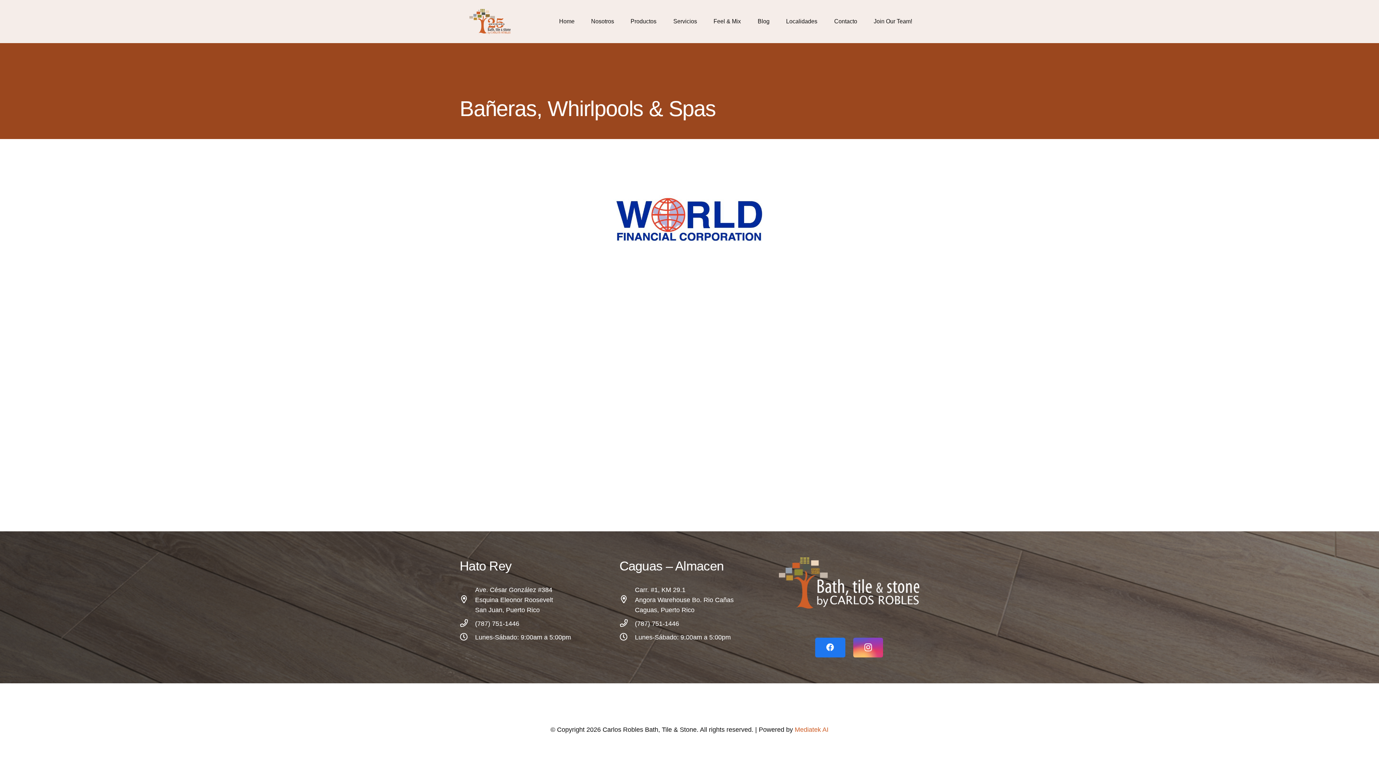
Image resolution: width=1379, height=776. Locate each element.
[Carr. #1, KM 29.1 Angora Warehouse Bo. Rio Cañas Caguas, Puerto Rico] (627, 600)
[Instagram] (868, 647)
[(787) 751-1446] (467, 624)
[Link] (492, 21)
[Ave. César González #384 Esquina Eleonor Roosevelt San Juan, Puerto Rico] (467, 600)
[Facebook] (830, 647)
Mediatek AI (811, 729)
